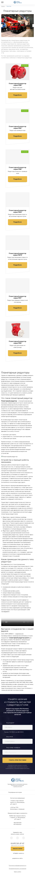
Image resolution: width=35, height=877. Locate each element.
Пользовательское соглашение (17, 868)
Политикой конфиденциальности (21, 768)
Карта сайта (17, 871)
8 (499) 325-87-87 (17, 843)
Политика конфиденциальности (17, 865)
